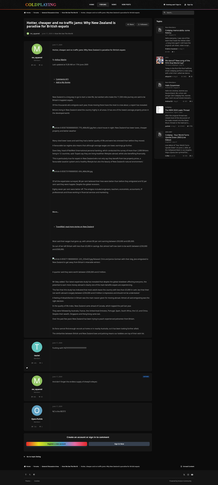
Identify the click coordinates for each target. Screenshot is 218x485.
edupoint (168, 76)
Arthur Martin (60, 60)
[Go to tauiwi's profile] (37, 347)
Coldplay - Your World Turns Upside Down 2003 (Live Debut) (177, 137)
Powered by (180, 481)
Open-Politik (37, 419)
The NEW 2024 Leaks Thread (177, 110)
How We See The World (64, 33)
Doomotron (169, 112)
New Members (170, 27)
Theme (27, 481)
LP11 (166, 57)
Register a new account (56, 444)
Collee (167, 156)
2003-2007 (168, 132)
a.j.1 (166, 35)
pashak (167, 126)
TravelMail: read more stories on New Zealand (75, 226)
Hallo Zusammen (172, 85)
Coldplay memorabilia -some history (177, 31)
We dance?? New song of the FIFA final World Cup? (177, 61)
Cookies (37, 481)
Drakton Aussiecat (171, 49)
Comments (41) (62, 79)
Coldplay (168, 107)
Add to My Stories (63, 82)
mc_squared (35, 33)
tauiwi (37, 355)
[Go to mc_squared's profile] (28, 33)
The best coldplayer (171, 65)
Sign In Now (119, 444)
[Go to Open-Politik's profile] (37, 410)
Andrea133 (168, 88)
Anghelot (168, 142)
